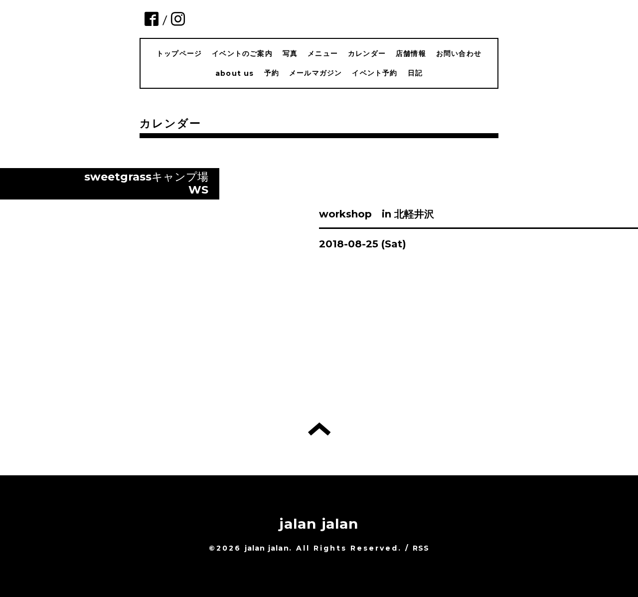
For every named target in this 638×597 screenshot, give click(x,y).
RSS (421, 548)
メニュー (323, 53)
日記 (415, 72)
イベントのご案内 (242, 53)
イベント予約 (374, 72)
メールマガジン (315, 72)
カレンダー (367, 53)
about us (234, 73)
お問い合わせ (458, 53)
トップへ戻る (319, 428)
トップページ (179, 53)
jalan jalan (318, 523)
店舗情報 (411, 53)
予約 (271, 72)
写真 (290, 53)
